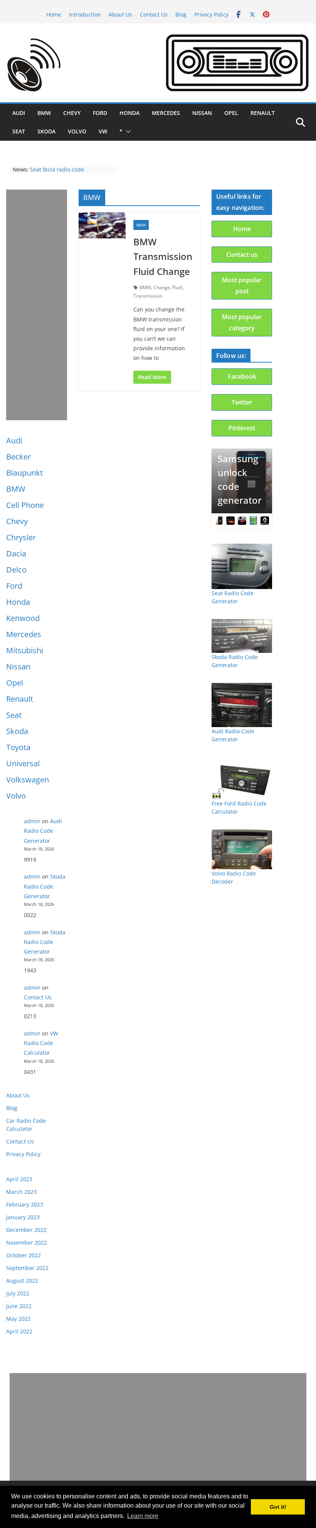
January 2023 (23, 1217)
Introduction (85, 14)
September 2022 (27, 1268)
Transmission (147, 296)
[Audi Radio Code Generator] (242, 705)
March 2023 (21, 1191)
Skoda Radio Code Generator (45, 886)
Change (161, 287)
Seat (18, 131)
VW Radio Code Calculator (41, 1043)
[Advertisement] (36, 305)
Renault (262, 113)
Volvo (77, 131)
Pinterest (242, 428)
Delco (16, 569)
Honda (129, 113)
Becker (18, 456)
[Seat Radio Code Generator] (242, 566)
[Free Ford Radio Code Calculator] (242, 778)
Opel (231, 113)
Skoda (46, 131)
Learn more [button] (142, 1516)
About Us (120, 14)
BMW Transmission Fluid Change (162, 256)
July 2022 (17, 1293)
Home (53, 14)
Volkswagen (27, 779)
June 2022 (19, 1306)
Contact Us (154, 14)
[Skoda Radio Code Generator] (242, 636)
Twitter (242, 402)
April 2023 (19, 1179)
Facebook (242, 376)
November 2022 (26, 1242)
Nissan (202, 113)
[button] (127, 131)
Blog (181, 14)
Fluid (177, 287)
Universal (23, 763)
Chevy (72, 113)
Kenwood (23, 618)
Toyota (18, 747)
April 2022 (19, 1331)
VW (103, 131)
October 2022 (23, 1255)
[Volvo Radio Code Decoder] (242, 849)
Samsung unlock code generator (240, 479)
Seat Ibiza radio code (57, 169)
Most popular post (242, 285)
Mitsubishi (24, 650)
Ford (100, 113)
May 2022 (18, 1318)
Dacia (16, 553)
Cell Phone (25, 505)
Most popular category (242, 322)
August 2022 (22, 1280)
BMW (44, 113)
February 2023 (24, 1204)
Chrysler (21, 537)
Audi (18, 113)
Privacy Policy (211, 14)
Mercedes (166, 113)
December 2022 (26, 1229)
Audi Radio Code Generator (43, 830)
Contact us (241, 254)
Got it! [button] (278, 1507)
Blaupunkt (24, 473)
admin (32, 821)
